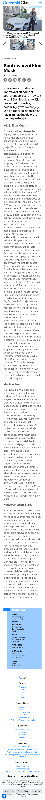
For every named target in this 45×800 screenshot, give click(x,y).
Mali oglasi (22, 732)
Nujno (11, 794)
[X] (10, 80)
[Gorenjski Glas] (22, 677)
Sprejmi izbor (23, 791)
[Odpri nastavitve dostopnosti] (4, 796)
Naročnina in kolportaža (23, 747)
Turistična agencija (22, 769)
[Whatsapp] (24, 80)
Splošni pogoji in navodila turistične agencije (22, 771)
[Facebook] (5, 80)
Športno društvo (22, 766)
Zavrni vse (36, 791)
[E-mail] (19, 80)
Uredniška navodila (22, 712)
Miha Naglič (11, 59)
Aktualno (22, 687)
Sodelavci (22, 709)
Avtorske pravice (22, 717)
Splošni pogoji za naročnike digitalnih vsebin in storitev (22, 756)
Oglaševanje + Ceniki (22, 729)
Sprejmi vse (9, 791)
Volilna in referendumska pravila (22, 720)
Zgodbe (23, 692)
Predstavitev (22, 707)
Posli (22, 695)
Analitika (21, 794)
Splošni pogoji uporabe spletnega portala (22, 752)
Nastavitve (33, 794)
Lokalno (22, 690)
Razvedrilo (22, 697)
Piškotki (22, 715)
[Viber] (29, 80)
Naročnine (23, 737)
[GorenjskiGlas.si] (15, 3)
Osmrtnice (22, 735)
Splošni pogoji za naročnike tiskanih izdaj (22, 749)
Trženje (23, 796)
